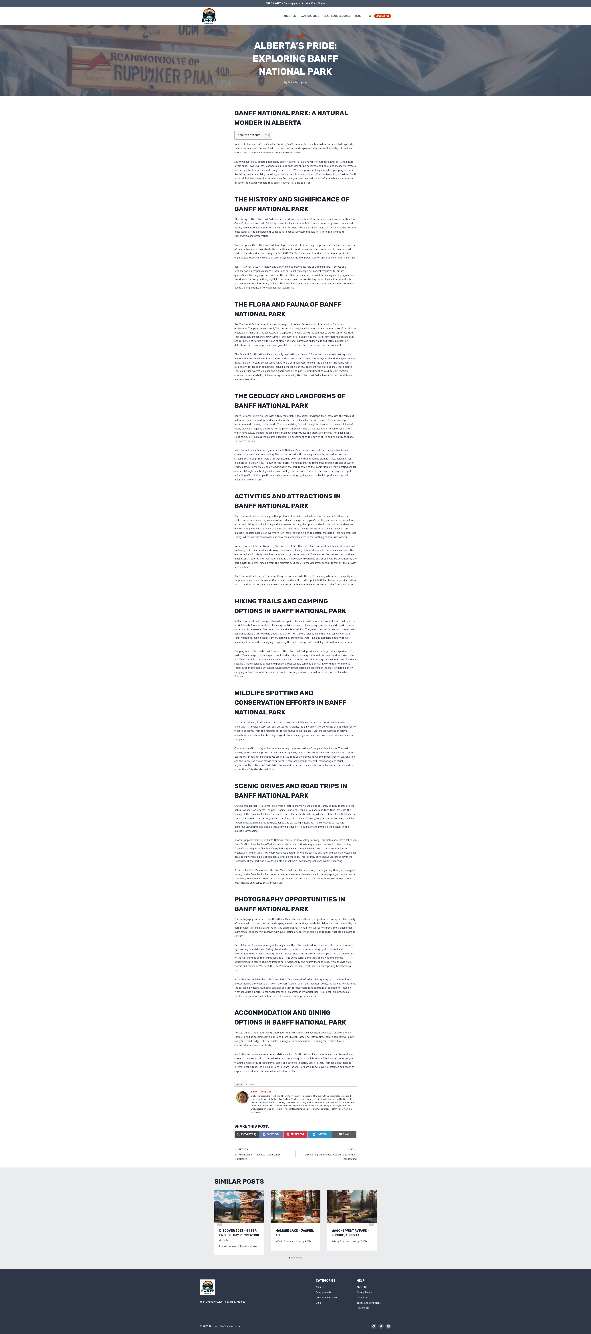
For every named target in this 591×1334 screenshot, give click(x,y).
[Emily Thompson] (242, 1097)
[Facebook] (373, 1326)
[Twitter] (381, 1326)
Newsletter (383, 16)
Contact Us (363, 1308)
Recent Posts (251, 1084)
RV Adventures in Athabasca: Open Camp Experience (257, 1154)
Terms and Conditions (369, 1302)
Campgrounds (309, 15)
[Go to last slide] (219, 1222)
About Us (289, 15)
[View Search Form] (370, 16)
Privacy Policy (364, 1292)
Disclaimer (362, 1297)
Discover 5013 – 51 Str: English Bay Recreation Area (239, 1235)
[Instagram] (388, 1326)
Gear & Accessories (337, 15)
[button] (265, 135)
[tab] (289, 1258)
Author (239, 1084)
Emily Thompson (297, 82)
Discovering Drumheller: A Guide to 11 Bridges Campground (331, 1154)
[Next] (371, 1222)
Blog (358, 15)
